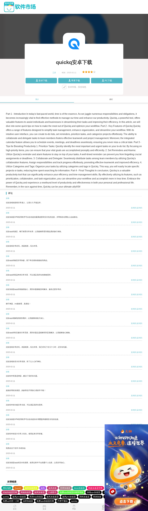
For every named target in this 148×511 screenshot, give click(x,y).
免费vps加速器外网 (45, 501)
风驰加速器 (26, 492)
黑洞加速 (97, 497)
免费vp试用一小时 (11, 501)
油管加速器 (28, 501)
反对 (138, 208)
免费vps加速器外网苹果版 (71, 492)
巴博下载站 (63, 501)
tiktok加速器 (79, 488)
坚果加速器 (65, 488)
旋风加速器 (39, 492)
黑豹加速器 (84, 497)
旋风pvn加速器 (19, 497)
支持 (132, 208)
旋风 (43, 488)
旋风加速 (52, 488)
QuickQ (18, 488)
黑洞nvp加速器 (36, 497)
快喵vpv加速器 (93, 492)
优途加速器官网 (10, 492)
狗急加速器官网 (95, 488)
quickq (6, 497)
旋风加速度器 (31, 488)
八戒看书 (52, 492)
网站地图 (7, 488)
